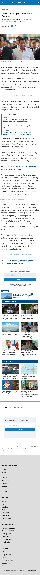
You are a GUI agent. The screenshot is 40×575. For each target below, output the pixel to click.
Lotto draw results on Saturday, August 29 (19, 127)
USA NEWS (5, 491)
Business (4, 483)
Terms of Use (12, 284)
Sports (4, 472)
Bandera (5, 557)
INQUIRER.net (6, 21)
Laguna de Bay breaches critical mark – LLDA (10, 333)
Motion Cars (6, 566)
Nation (5, 9)
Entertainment (6, 475)
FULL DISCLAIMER (22, 451)
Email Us (5, 507)
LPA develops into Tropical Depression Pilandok (28, 376)
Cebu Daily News (7, 560)
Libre (4, 552)
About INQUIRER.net (8, 528)
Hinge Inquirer (7, 555)
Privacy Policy (22, 285)
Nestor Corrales (9, 19)
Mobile (4, 501)
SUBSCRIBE (20, 429)
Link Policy (5, 536)
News (4, 469)
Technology (5, 480)
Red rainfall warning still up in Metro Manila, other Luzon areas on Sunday (28, 335)
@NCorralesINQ (29, 19)
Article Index (6, 542)
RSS (3, 504)
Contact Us (5, 513)
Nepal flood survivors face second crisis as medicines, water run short (10, 317)
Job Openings (6, 518)
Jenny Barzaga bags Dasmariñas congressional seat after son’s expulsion (29, 393)
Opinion (4, 486)
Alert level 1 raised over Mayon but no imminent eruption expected (24, 295)
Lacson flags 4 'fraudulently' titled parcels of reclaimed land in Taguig (17, 133)
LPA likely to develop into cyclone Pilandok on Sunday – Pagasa (9, 376)
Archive (4, 510)
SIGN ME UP (20, 279)
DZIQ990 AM (6, 563)
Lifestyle (4, 478)
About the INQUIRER (8, 531)
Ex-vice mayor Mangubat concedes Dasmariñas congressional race (17, 120)
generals (17, 407)
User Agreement (7, 534)
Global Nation (6, 489)
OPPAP (23, 407)
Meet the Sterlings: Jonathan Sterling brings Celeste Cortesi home (28, 353)
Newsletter (5, 515)
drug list (11, 407)
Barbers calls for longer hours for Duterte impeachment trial (10, 352)
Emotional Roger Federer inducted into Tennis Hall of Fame (28, 316)
